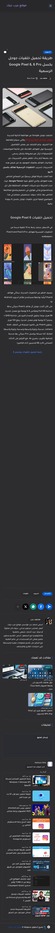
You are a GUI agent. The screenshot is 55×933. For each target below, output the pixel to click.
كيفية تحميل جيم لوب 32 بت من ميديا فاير (19, 796)
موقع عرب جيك (17, 5)
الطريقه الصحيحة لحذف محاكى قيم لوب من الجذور (19, 911)
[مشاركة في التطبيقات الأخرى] (18, 606)
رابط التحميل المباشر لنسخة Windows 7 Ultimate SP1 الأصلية (18, 782)
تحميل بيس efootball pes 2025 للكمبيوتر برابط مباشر (19, 810)
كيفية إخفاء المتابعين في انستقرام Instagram (20, 837)
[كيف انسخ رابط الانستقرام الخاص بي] (41, 823)
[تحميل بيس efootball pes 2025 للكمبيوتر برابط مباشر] (41, 809)
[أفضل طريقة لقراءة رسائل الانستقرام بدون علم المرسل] (41, 851)
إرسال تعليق (42, 738)
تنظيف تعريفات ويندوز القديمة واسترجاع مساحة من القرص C (18, 897)
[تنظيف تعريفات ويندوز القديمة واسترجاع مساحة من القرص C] (41, 896)
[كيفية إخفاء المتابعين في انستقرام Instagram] (41, 837)
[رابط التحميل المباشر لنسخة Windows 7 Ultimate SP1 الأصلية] (41, 780)
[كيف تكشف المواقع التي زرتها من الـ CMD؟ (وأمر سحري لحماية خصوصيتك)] (41, 880)
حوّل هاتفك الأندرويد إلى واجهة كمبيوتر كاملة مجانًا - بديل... (40, 686)
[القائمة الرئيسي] (50, 6)
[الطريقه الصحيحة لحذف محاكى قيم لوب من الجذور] (41, 911)
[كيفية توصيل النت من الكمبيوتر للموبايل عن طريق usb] (41, 865)
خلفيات (25, 594)
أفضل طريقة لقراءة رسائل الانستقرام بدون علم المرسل (18, 851)
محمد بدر (43, 78)
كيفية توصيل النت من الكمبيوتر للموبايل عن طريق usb (19, 867)
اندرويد (48, 52)
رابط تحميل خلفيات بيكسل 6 (27, 352)
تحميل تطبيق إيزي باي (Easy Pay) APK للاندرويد (40, 712)
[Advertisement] (27, 32)
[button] (41, 606)
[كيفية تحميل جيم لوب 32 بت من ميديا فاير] (41, 796)
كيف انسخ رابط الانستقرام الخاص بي (19, 824)
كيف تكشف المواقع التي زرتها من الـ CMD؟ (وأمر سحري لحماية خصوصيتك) (19, 882)
